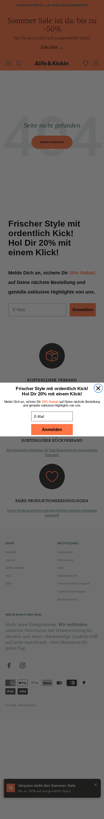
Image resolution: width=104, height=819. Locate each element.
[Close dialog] (98, 388)
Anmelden (52, 429)
